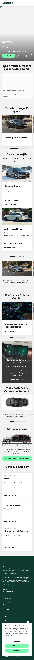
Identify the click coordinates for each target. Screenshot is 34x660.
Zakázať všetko (17, 645)
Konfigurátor (8, 56)
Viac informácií (8, 635)
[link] (17, 186)
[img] (8, 3)
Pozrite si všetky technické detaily (17, 458)
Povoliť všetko (17, 650)
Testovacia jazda (24, 56)
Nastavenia (17, 641)
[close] (28, 622)
